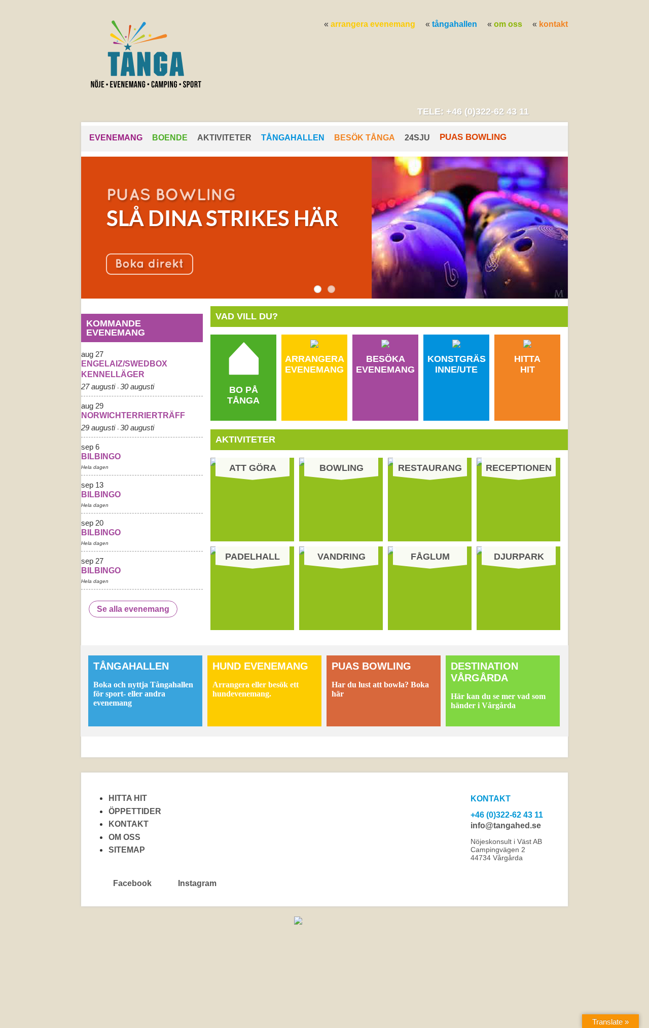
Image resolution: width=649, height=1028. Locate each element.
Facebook (132, 883)
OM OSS (508, 24)
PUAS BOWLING (473, 137)
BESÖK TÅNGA (364, 137)
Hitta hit (128, 798)
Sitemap (127, 850)
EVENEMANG (115, 137)
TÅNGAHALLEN (454, 24)
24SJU (417, 137)
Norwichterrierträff (133, 415)
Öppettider (135, 811)
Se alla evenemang (133, 609)
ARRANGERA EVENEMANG (373, 24)
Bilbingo (101, 456)
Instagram (196, 883)
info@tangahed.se (506, 825)
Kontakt (553, 24)
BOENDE (170, 137)
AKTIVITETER (224, 137)
